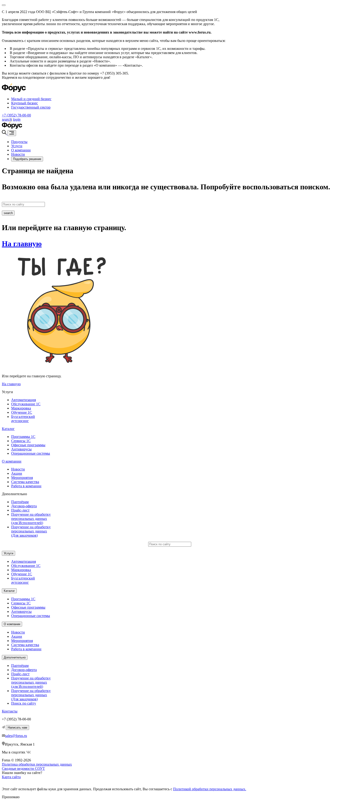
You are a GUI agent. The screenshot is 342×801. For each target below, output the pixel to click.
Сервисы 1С (21, 441)
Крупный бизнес (24, 103)
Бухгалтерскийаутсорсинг (23, 419)
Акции (16, 473)
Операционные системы (30, 453)
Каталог (8, 429)
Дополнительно (15, 657)
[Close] (4, 5)
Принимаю (11, 797)
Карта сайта (11, 777)
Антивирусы (21, 449)
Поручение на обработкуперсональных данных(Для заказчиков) (31, 531)
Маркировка (21, 408)
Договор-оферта (24, 506)
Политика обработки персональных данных (37, 764)
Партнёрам (20, 502)
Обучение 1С (21, 412)
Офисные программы (28, 445)
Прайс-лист (20, 510)
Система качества (25, 482)
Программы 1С (23, 437)
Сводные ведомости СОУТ (23, 768)
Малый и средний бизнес (31, 99)
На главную (22, 243)
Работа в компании (26, 486)
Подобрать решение (27, 159)
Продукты (19, 142)
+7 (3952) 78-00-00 (16, 115)
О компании (21, 150)
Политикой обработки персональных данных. (209, 789)
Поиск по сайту (23, 703)
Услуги (16, 146)
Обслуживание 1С (25, 404)
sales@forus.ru (16, 736)
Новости (18, 154)
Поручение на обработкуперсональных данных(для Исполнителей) (31, 518)
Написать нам (17, 727)
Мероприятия (22, 478)
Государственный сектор (30, 107)
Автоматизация (23, 400)
